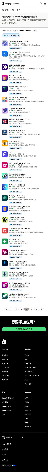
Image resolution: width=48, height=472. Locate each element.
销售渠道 (5, 355)
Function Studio (14, 141)
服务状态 (28, 427)
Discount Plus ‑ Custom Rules (18, 272)
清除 (35, 30)
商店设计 (5, 372)
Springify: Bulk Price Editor (17, 196)
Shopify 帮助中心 (8, 398)
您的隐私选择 (6, 465)
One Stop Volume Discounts (18, 250)
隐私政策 (5, 455)
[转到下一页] (42, 309)
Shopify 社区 (6, 406)
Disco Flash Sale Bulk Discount (19, 41)
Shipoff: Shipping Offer (16, 217)
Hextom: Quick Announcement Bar (20, 52)
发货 (26, 380)
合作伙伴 (28, 414)
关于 (26, 398)
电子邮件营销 (29, 372)
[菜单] (45, 3)
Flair (10, 152)
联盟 (26, 418)
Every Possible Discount (17, 130)
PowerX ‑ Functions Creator (18, 98)
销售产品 (5, 363)
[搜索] (41, 3)
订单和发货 (6, 367)
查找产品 (5, 359)
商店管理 (5, 380)
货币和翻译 (28, 384)
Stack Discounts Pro (15, 76)
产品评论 (28, 363)
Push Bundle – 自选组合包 (17, 185)
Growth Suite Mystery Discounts (19, 283)
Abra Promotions (14, 239)
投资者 (27, 406)
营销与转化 (6, 376)
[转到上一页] (6, 309)
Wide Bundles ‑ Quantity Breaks (19, 163)
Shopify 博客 (6, 410)
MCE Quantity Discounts (17, 65)
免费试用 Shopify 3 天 (24, 329)
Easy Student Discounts (17, 108)
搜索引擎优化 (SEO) (32, 376)
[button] (24, 45)
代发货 (27, 355)
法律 (26, 422)
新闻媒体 (28, 410)
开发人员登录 (6, 444)
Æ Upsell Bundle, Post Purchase (19, 228)
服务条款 (5, 449)
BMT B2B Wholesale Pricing (18, 261)
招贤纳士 (28, 402)
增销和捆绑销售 (30, 367)
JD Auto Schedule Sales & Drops (19, 119)
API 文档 (5, 402)
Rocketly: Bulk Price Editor (17, 174)
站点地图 (5, 460)
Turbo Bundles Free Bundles (18, 87)
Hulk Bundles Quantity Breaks (18, 294)
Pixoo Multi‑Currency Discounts (19, 207)
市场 (26, 359)
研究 (3, 414)
